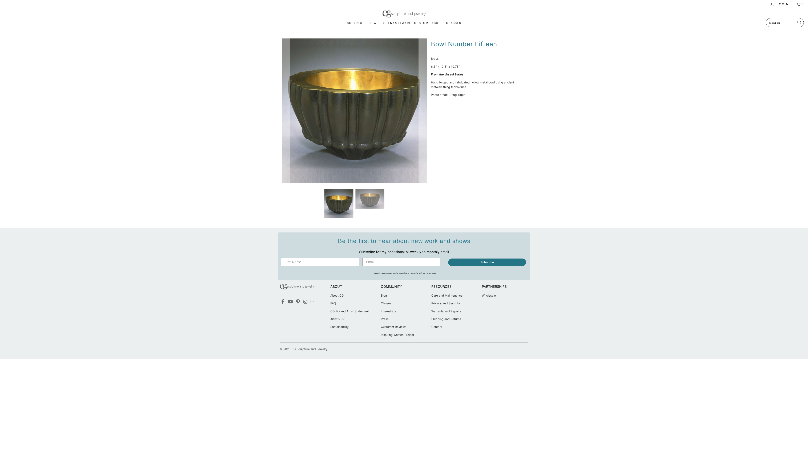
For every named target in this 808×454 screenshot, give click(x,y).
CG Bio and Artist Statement (349, 311)
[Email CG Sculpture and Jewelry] (313, 302)
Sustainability (339, 327)
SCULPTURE (357, 23)
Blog (384, 295)
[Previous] (286, 110)
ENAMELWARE (399, 23)
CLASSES (453, 23)
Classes (386, 303)
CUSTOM (421, 23)
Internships (388, 311)
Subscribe (487, 262)
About (437, 23)
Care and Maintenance (446, 295)
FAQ (333, 303)
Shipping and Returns (446, 319)
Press (384, 319)
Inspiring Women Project (397, 335)
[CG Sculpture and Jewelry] (404, 14)
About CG (337, 295)
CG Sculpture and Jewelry (309, 349)
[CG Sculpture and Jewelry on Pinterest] (298, 302)
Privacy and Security (445, 303)
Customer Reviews (393, 327)
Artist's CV (337, 319)
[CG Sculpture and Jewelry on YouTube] (290, 302)
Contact (436, 327)
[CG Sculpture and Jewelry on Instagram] (305, 302)
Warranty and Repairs (446, 311)
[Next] (423, 110)
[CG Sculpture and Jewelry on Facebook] (283, 302)
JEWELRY (377, 23)
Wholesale (489, 295)
